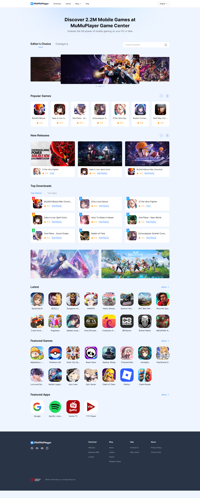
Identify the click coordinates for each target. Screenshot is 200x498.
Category (62, 44)
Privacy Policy (156, 448)
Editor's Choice (41, 44)
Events (111, 457)
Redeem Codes (115, 461)
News (111, 448)
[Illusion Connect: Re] (65, 264)
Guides (111, 452)
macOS (91, 457)
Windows (91, 448)
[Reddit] (47, 448)
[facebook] (32, 448)
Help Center (134, 452)
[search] (165, 44)
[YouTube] (42, 448)
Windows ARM (93, 452)
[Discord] (37, 448)
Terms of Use (156, 452)
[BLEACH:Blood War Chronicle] (100, 69)
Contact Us (134, 448)
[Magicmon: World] (135, 264)
